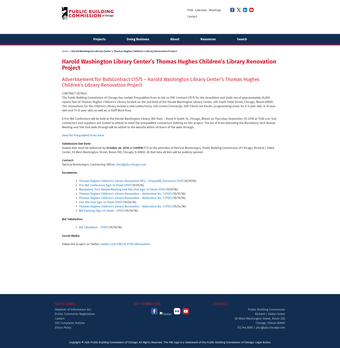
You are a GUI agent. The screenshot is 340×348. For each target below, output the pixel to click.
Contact (192, 16)
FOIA (190, 10)
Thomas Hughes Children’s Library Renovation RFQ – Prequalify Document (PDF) (131, 181)
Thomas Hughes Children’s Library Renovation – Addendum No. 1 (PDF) (125, 193)
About (174, 39)
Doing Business (138, 39)
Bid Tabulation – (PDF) (93, 227)
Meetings (215, 10)
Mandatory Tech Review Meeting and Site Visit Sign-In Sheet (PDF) (122, 189)
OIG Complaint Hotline (70, 323)
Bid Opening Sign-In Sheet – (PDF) (101, 210)
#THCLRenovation (138, 244)
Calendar (201, 10)
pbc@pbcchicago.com (270, 327)
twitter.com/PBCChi (113, 244)
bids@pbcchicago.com (131, 164)
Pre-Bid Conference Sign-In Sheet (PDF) (105, 185)
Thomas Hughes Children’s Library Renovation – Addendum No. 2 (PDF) (125, 198)
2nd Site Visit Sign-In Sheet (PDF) (100, 202)
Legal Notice (262, 342)
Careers (60, 318)
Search (242, 39)
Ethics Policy (63, 327)
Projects (99, 39)
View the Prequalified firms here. (83, 135)
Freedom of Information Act (73, 309)
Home (65, 51)
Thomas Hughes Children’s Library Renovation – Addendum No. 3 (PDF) (125, 206)
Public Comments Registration (75, 314)
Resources (208, 39)
